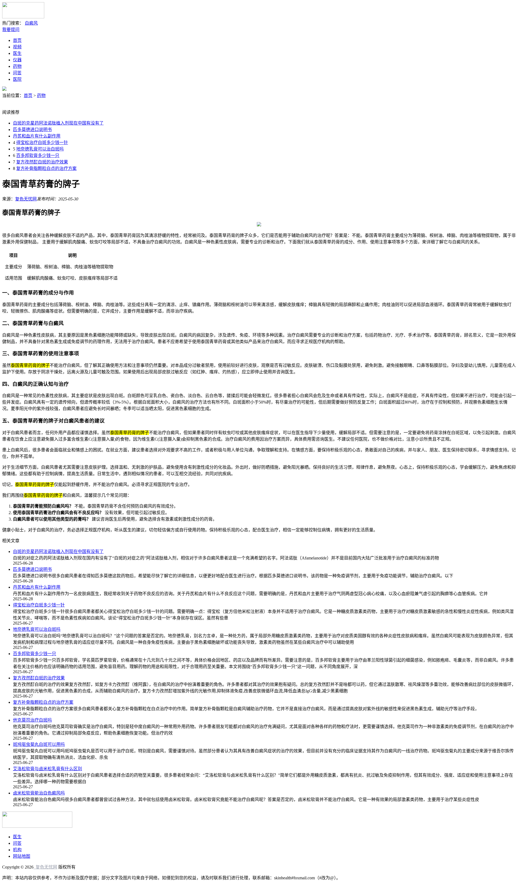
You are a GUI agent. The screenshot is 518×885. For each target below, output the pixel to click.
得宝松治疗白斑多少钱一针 (42, 142)
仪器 (17, 60)
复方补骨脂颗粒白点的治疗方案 (46, 168)
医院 (17, 79)
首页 (17, 40)
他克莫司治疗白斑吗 (32, 720)
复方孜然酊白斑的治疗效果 (42, 162)
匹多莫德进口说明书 (32, 129)
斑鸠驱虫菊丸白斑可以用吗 (39, 744)
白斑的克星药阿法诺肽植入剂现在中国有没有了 (58, 123)
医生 (17, 53)
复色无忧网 (26, 199)
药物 (17, 66)
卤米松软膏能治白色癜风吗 (39, 793)
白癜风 (31, 23)
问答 (17, 73)
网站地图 (21, 856)
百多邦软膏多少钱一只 (37, 155)
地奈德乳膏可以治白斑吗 (40, 149)
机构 (17, 849)
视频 (17, 47)
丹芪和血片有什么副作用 (36, 136)
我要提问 (10, 29)
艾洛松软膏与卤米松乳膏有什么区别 (47, 768)
